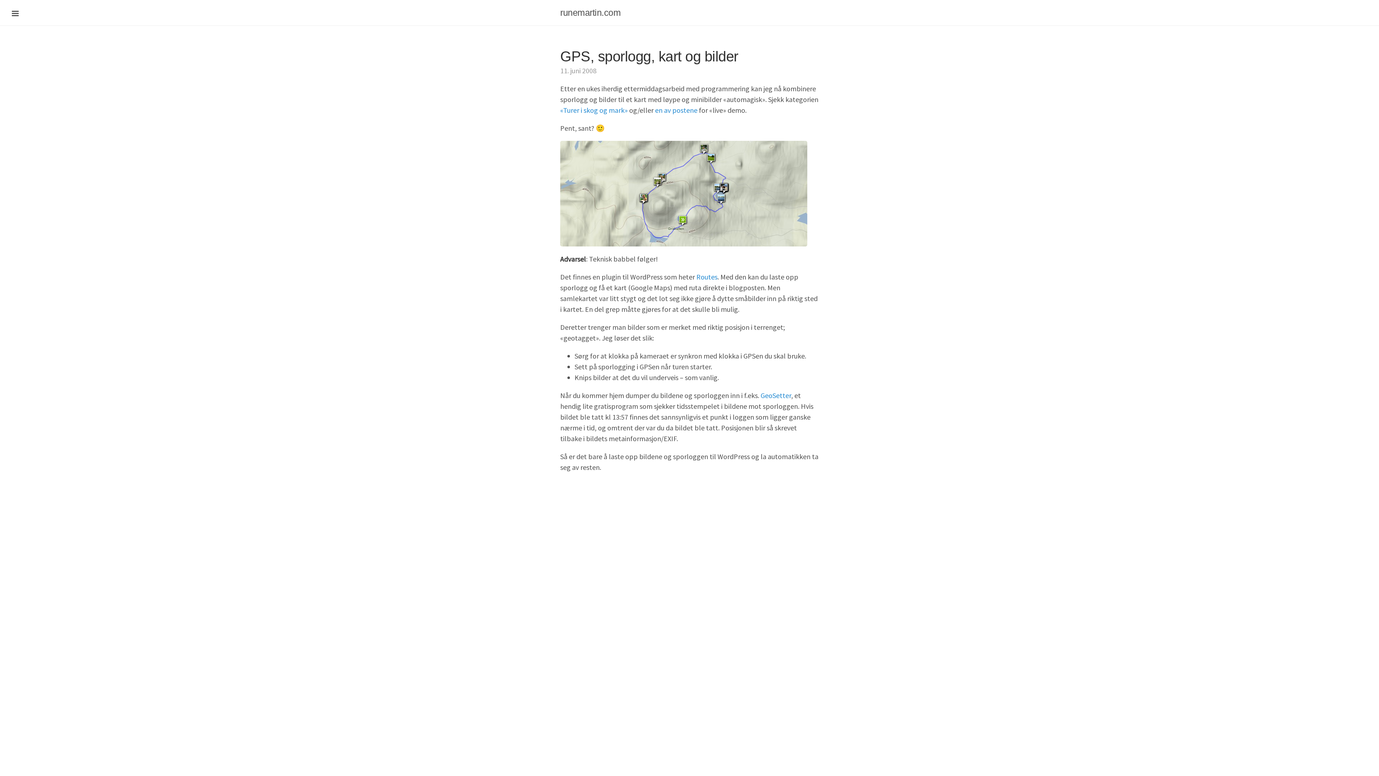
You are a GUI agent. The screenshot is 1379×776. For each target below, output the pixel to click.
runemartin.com (590, 13)
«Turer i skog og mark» (594, 110)
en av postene (676, 110)
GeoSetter (776, 395)
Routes (707, 276)
